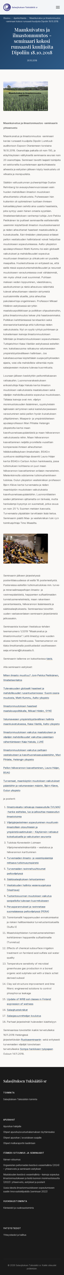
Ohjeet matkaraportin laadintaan (19, 1143)
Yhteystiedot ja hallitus (14, 1235)
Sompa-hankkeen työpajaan (36, 1049)
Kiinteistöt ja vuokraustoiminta (18, 1207)
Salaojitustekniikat (17, 1009)
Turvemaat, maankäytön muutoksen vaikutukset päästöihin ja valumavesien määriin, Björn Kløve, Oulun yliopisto (31, 785)
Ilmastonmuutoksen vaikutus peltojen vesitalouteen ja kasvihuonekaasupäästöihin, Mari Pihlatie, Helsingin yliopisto (32, 755)
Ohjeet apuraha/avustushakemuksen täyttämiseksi (29, 1132)
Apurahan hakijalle (12, 1126)
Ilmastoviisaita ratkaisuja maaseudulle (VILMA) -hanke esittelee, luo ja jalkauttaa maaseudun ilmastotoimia (33, 812)
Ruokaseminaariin (31, 1039)
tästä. (49, 658)
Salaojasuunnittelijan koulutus (24, 1015)
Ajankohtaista (20, 18)
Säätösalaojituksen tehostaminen (26, 879)
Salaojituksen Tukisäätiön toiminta (20, 1099)
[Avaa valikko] (58, 7)
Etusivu (7, 18)
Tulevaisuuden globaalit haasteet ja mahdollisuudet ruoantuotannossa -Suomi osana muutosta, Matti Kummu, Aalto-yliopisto (31, 693)
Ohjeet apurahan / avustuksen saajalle (22, 1137)
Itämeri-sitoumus (12, 1159)
